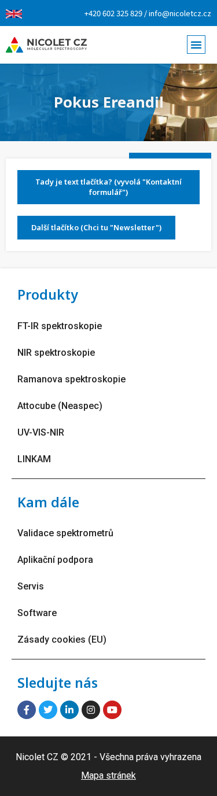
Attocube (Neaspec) (59, 405)
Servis (30, 586)
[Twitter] (48, 710)
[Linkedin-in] (69, 710)
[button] (196, 44)
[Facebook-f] (26, 710)
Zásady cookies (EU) (61, 639)
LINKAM (34, 459)
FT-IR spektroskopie (59, 325)
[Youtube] (112, 710)
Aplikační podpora (55, 559)
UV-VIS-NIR (40, 432)
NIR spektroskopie (56, 352)
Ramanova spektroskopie (71, 379)
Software (37, 612)
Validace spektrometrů (65, 533)
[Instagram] (91, 710)
